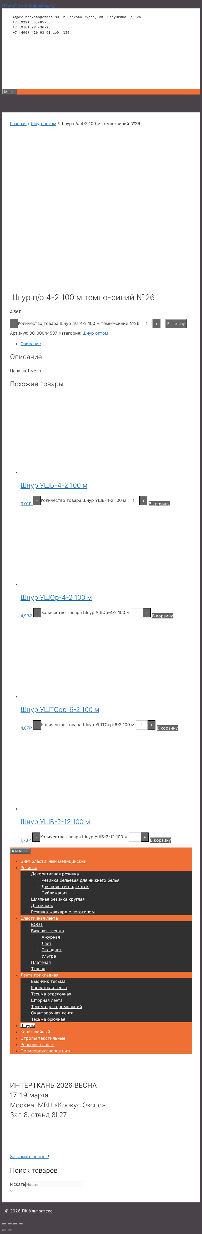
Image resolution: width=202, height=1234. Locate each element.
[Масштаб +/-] (4, 1224)
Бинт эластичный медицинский (54, 861)
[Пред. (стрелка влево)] (4, 1230)
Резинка (29, 867)
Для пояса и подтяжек (65, 886)
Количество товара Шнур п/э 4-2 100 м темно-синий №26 (78, 323)
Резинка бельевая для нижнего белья (80, 880)
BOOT (37, 924)
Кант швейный (35, 1031)
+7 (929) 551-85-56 (31, 22)
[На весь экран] (10, 1224)
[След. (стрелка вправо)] (10, 1230)
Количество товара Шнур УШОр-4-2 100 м (85, 612)
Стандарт (52, 949)
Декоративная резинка (55, 873)
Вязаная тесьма (47, 930)
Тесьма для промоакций (56, 1006)
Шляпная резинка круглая (58, 899)
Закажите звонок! (29, 1156)
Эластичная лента (39, 918)
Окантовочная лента (52, 1012)
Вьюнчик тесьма (48, 981)
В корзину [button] (159, 503)
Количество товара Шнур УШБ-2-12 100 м (84, 836)
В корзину (176, 323)
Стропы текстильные (43, 1038)
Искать (17, 1184)
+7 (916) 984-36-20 (31, 27)
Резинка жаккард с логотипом (63, 911)
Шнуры (28, 1025)
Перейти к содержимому (28, 5)
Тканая (38, 968)
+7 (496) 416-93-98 (31, 32)
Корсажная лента (49, 987)
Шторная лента (47, 1000)
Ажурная (51, 937)
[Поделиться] (15, 1224)
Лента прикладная (39, 975)
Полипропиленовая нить (46, 1050)
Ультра (49, 956)
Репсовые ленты (37, 1044)
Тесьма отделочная (51, 994)
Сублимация (55, 892)
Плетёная (41, 962)
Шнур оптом (43, 123)
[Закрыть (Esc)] (21, 1224)
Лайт (47, 943)
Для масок (42, 905)
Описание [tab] (31, 343)
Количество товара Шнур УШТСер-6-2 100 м (87, 724)
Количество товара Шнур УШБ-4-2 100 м (83, 500)
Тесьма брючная (48, 1019)
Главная (18, 123)
